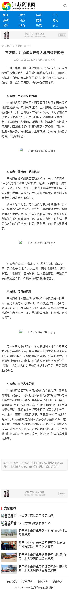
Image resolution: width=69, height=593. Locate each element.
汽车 (55, 15)
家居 (6, 25)
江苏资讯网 (37, 587)
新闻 (6, 15)
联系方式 (27, 581)
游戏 (6, 20)
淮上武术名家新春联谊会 (34, 523)
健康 (39, 20)
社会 (26, 46)
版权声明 (43, 581)
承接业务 (58, 581)
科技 (22, 20)
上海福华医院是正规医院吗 (36, 515)
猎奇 (22, 25)
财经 (22, 15)
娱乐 (39, 15)
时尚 (55, 20)
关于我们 (12, 581)
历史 (39, 25)
